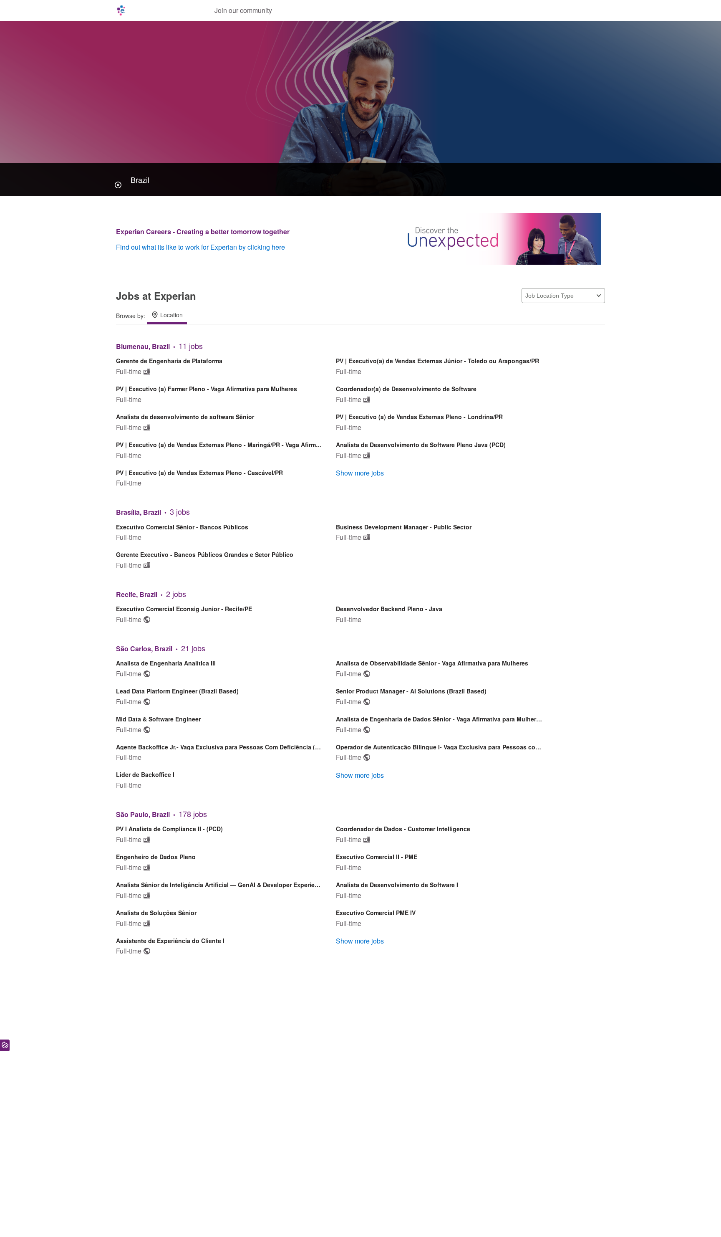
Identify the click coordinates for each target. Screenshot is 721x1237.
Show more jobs (360, 473)
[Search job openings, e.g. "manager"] (360, 179)
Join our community (243, 10)
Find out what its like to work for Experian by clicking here (200, 247)
